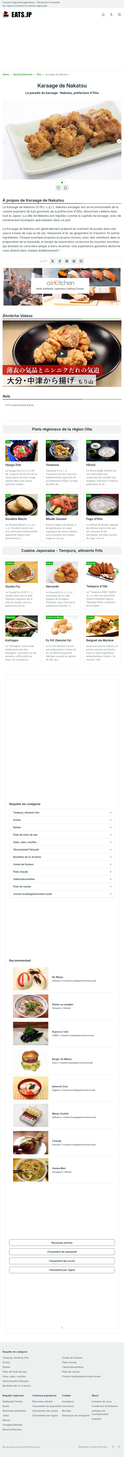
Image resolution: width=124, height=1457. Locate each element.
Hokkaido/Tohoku (13, 1401)
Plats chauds (69, 1362)
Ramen (6, 1367)
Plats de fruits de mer (15, 1371)
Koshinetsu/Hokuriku (14, 1410)
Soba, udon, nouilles (14, 1376)
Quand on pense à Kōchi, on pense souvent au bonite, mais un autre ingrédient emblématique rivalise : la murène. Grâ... (102, 653)
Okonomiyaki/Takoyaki (15, 1381)
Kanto (6, 1406)
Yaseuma (52, 465)
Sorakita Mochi (16, 519)
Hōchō (90, 465)
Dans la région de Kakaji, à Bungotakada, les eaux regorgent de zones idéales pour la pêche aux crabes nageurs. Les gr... (61, 531)
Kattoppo (11, 640)
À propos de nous (102, 1401)
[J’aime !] (58, 188)
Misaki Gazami (56, 519)
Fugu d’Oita (94, 519)
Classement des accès (62, 1261)
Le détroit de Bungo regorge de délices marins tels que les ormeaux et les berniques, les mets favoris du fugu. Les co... (102, 531)
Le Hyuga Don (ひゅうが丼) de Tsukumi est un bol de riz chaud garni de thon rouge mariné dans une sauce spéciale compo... (21, 477)
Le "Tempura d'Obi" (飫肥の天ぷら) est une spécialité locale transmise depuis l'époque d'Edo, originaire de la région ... (101, 599)
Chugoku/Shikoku (13, 1424)
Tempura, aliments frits (16, 1357)
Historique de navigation (76, 1415)
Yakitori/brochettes (73, 1367)
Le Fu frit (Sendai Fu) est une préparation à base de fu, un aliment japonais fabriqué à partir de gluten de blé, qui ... (61, 653)
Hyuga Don (13, 465)
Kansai (6, 1420)
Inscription (68, 1401)
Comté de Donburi (72, 1357)
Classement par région (62, 1270)
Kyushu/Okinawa (23, 74)
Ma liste (66, 1410)
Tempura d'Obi (96, 586)
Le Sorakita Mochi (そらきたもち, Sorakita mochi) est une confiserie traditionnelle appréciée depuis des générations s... (21, 531)
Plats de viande (71, 1371)
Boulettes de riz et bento (17, 1385)
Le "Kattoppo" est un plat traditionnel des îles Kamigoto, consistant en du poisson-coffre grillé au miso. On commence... (20, 653)
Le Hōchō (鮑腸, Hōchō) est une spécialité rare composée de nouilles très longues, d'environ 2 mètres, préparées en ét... (102, 477)
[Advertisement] (62, 45)
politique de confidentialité (100, 1412)
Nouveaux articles (62, 1242)
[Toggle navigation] (119, 14)
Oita (39, 74)
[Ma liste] (65, 188)
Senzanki (52, 586)
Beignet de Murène (100, 640)
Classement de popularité (62, 1251)
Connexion (68, 1406)
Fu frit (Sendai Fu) (58, 640)
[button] (59, 182)
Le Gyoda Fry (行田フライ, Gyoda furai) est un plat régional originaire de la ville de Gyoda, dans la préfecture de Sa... (19, 599)
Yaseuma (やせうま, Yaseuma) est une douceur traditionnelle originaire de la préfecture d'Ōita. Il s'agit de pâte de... (62, 477)
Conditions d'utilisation (105, 1406)
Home (6, 74)
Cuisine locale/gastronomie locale (81, 1376)
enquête (96, 1418)
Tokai (6, 1415)
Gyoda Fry (12, 586)
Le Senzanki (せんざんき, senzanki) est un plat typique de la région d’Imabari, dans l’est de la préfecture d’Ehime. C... (60, 599)
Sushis (6, 1362)
